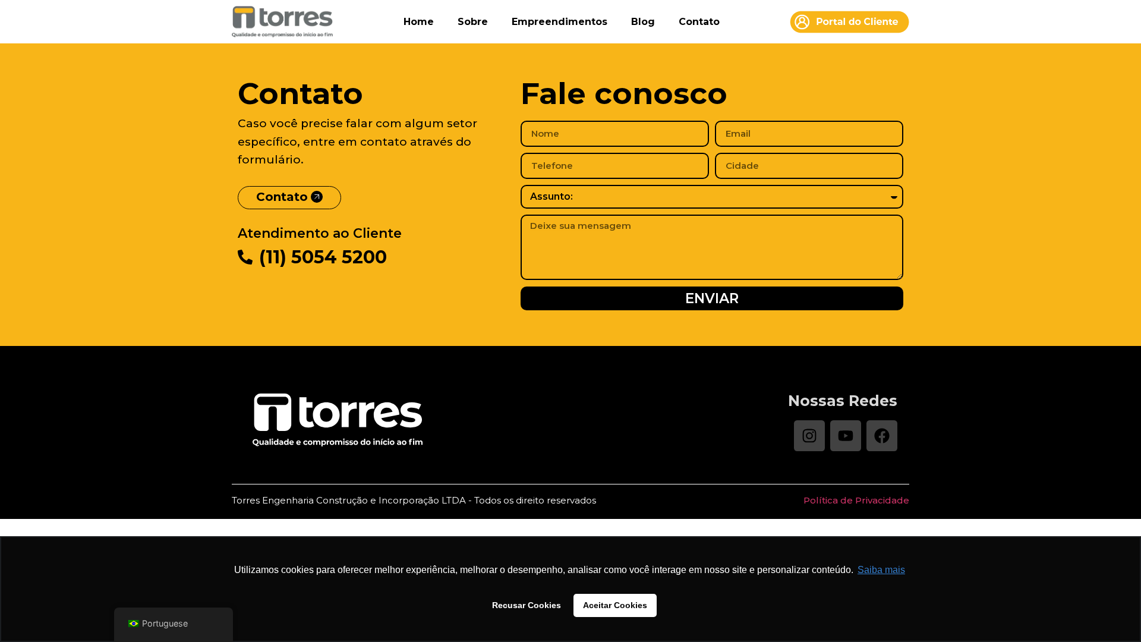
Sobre (473, 21)
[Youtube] (845, 435)
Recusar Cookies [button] (526, 605)
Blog (643, 21)
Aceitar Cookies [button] (615, 605)
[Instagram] (809, 435)
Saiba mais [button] (881, 570)
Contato (699, 21)
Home (419, 21)
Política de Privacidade (856, 500)
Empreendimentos (559, 21)
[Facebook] (881, 435)
